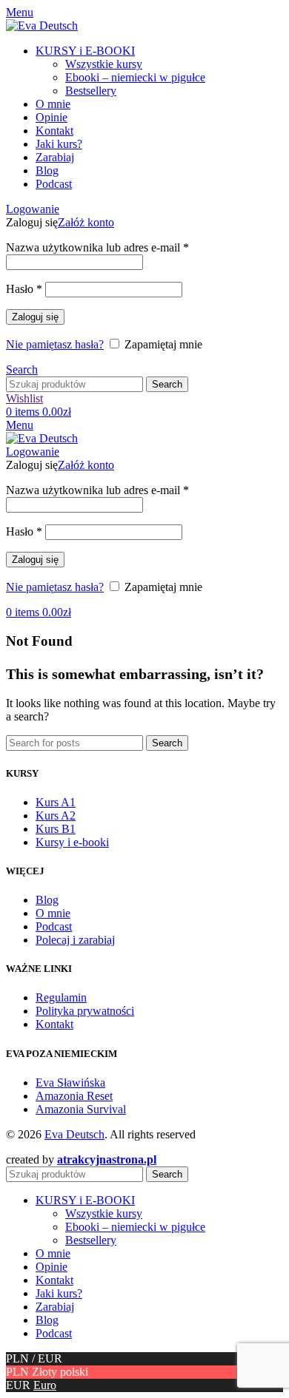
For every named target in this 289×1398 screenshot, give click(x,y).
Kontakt (54, 1024)
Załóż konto (86, 222)
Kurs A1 (56, 802)
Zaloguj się (35, 317)
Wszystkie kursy (103, 64)
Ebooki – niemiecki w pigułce (135, 77)
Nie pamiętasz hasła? (55, 344)
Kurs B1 (56, 829)
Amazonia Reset (74, 1096)
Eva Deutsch (74, 1134)
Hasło (24, 289)
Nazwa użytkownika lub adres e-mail (97, 247)
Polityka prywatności (85, 1010)
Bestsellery (90, 90)
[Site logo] (42, 25)
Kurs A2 (56, 815)
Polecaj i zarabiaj (75, 939)
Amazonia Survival (81, 1109)
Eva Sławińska (70, 1082)
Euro (44, 1385)
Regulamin (61, 997)
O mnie (53, 913)
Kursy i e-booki (72, 842)
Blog (47, 900)
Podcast (54, 926)
